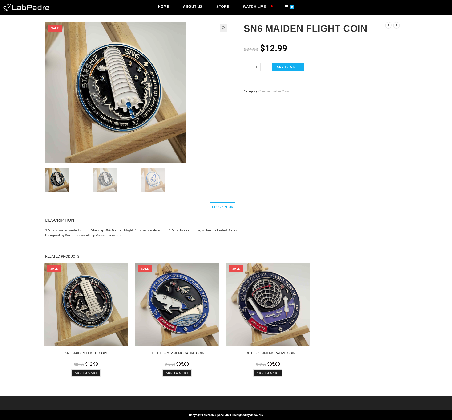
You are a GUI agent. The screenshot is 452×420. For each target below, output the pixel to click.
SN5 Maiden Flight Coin (86, 353)
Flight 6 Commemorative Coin (268, 353)
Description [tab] (222, 207)
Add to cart (288, 67)
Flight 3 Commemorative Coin (177, 353)
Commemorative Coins (274, 91)
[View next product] (396, 25)
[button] (223, 28)
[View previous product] (388, 25)
